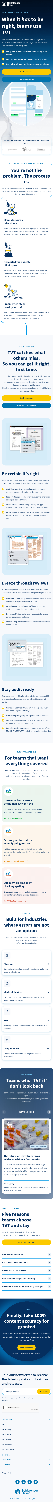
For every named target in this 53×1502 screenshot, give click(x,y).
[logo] (26, 1492)
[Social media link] (17, 1482)
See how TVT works (26, 79)
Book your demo (26, 72)
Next (49, 1112)
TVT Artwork (6, 1434)
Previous (4, 1112)
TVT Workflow (7, 1444)
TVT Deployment (8, 1449)
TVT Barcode (6, 1439)
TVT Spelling (6, 1429)
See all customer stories (26, 1242)
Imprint (48, 1473)
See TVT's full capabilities (26, 405)
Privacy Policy (7, 1473)
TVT (3, 1424)
